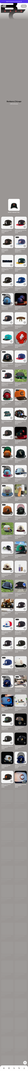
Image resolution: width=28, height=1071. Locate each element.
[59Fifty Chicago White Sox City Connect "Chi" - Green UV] (21, 380)
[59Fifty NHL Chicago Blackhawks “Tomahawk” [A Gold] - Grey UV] (21, 895)
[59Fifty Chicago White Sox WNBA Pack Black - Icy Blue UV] (21, 991)
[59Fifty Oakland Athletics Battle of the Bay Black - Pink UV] (21, 514)
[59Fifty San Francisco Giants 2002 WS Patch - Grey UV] (7, 782)
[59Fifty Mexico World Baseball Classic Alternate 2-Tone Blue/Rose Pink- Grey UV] (7, 476)
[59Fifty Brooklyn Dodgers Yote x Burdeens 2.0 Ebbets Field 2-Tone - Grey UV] (7, 304)
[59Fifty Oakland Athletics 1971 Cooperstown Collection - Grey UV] (7, 801)
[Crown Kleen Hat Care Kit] (21, 495)
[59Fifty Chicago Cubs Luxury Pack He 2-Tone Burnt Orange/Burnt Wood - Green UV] (21, 399)
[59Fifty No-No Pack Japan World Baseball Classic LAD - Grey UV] (21, 763)
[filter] (25, 216)
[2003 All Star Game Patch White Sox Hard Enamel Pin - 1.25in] (7, 1010)
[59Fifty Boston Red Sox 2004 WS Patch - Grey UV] (21, 839)
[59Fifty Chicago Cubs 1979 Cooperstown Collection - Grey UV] (21, 361)
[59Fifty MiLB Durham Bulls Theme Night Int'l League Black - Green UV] (7, 991)
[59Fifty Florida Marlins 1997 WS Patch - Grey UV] (7, 285)
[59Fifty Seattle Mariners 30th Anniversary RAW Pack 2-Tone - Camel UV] (7, 952)
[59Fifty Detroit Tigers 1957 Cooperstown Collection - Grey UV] (7, 323)
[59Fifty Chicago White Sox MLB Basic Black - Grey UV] (7, 743)
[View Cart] (14, 1068)
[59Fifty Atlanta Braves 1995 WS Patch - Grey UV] (21, 227)
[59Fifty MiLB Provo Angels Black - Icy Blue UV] (21, 952)
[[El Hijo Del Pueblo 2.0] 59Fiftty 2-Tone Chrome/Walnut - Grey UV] (7, 571)
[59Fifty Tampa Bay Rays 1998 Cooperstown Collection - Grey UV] (7, 724)
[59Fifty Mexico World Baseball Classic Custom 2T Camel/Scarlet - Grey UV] (21, 972)
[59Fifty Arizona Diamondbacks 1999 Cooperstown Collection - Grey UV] (7, 438)
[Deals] (19, 1068)
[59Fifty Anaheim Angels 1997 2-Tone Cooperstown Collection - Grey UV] (21, 247)
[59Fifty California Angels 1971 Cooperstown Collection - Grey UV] (21, 629)
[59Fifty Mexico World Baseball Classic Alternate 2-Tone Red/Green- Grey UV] (7, 399)
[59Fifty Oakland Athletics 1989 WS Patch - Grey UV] (21, 266)
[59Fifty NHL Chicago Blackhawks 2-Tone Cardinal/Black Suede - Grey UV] (21, 801)
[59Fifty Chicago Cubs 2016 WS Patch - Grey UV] (7, 839)
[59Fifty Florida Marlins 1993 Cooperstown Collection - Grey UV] (7, 914)
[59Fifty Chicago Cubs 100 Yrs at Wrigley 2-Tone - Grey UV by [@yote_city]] (7, 705)
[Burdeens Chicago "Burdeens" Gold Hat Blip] (21, 323)
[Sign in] (24, 1068)
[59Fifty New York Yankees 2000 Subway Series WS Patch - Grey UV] (7, 648)
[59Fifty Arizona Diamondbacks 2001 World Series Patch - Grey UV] (7, 247)
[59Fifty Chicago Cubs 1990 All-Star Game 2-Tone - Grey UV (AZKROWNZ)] (21, 705)
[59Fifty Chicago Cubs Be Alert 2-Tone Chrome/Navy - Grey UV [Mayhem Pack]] (21, 476)
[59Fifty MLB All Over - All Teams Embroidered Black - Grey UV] (21, 419)
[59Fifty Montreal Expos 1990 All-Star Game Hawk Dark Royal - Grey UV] (7, 686)
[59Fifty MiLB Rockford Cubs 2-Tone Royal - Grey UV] (7, 895)
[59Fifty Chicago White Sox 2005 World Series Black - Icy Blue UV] (21, 457)
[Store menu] (3, 6)
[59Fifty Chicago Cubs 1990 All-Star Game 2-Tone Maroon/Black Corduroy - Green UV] (21, 820)
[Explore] (9, 1068)
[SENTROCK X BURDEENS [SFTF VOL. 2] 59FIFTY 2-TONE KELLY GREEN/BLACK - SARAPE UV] (21, 552)
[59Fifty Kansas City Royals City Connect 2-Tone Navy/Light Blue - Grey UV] (7, 591)
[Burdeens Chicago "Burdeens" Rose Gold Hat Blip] (7, 1048)
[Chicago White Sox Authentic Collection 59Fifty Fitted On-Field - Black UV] (21, 648)
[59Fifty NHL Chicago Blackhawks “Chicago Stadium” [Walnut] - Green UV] (21, 724)
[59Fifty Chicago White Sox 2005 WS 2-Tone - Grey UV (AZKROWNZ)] (21, 667)
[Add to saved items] (11, 231)
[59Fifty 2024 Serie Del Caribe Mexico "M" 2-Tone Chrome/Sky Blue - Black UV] (7, 495)
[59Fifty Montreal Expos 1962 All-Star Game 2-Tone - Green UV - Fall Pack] (7, 514)
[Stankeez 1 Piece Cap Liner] (7, 266)
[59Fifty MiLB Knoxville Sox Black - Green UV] (21, 1048)
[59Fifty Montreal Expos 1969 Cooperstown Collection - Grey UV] (7, 629)
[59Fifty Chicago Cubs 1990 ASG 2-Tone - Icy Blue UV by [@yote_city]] (21, 782)
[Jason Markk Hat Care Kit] (21, 571)
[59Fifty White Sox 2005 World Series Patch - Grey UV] (7, 227)
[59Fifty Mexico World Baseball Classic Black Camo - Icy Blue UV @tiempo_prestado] (7, 610)
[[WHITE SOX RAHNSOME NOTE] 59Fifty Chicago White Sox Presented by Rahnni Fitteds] (21, 933)
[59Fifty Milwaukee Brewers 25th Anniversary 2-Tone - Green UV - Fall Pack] (7, 457)
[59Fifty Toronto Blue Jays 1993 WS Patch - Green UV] (21, 285)
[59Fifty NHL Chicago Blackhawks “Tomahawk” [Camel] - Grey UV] (7, 972)
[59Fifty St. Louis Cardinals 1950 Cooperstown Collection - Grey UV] (7, 380)
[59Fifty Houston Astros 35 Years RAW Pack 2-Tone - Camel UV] (7, 552)
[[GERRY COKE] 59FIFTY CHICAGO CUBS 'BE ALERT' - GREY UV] (21, 342)
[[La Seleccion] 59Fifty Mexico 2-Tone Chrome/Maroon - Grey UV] (21, 533)
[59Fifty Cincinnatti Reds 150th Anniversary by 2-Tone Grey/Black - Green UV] (7, 876)
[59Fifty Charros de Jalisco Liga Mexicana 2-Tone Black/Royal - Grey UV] (7, 1029)
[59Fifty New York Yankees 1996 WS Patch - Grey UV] (21, 610)
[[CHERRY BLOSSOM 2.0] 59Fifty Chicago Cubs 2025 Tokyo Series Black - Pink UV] (21, 591)
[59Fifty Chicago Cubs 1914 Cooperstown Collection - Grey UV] (7, 667)
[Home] (4, 1068)
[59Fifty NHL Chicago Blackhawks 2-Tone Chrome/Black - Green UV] (7, 763)
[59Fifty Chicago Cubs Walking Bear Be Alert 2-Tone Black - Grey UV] (21, 743)
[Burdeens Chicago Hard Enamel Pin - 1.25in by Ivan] (7, 419)
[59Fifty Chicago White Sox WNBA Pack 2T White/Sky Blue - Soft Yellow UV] (21, 857)
